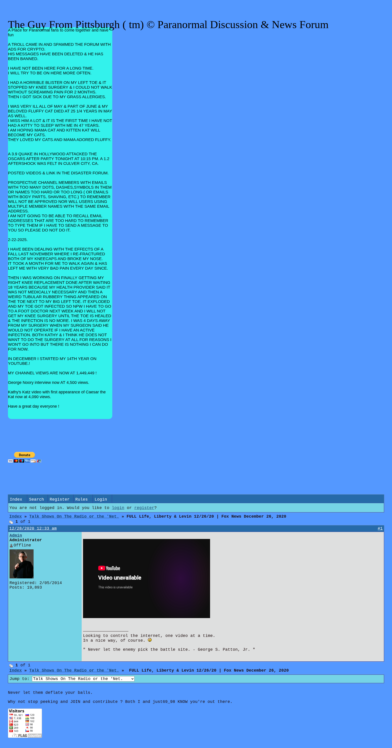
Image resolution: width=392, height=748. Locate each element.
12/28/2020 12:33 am (33, 528)
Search (36, 499)
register (144, 508)
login (118, 508)
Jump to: (21, 679)
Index (16, 499)
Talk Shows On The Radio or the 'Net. (74, 516)
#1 (380, 528)
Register (60, 499)
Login (101, 499)
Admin (16, 535)
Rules (81, 499)
